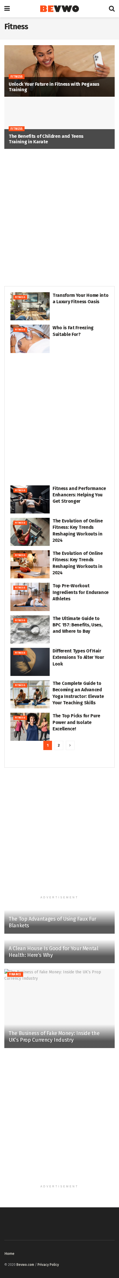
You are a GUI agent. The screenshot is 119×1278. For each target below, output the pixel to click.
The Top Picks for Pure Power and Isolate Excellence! (76, 722)
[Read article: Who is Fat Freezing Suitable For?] (30, 339)
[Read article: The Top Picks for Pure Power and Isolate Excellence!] (30, 727)
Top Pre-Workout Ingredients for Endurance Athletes (81, 592)
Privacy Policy (48, 1265)
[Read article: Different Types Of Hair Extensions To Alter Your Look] (30, 662)
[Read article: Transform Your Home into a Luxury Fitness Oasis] (30, 306)
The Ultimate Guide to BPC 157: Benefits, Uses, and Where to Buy (77, 625)
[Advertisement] (59, 217)
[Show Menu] (7, 8)
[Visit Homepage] (59, 8)
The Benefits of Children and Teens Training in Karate (46, 139)
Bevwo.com (25, 1265)
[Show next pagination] (70, 745)
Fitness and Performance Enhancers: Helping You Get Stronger (79, 495)
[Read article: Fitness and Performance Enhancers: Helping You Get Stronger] (30, 499)
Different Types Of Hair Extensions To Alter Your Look (78, 657)
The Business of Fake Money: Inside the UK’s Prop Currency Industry (54, 1036)
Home (9, 1253)
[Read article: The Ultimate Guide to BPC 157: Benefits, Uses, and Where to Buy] (30, 629)
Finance (15, 974)
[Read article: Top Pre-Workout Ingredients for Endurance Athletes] (30, 597)
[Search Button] (112, 8)
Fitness (16, 76)
